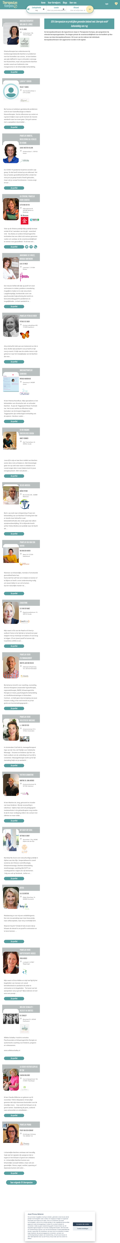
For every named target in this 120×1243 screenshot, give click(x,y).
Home (43, 2)
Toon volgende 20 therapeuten (21, 1182)
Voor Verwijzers (54, 2)
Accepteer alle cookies (82, 1224)
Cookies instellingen (82, 1228)
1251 (90, 9)
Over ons (73, 2)
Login (106, 4)
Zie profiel (14, 72)
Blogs (65, 2)
